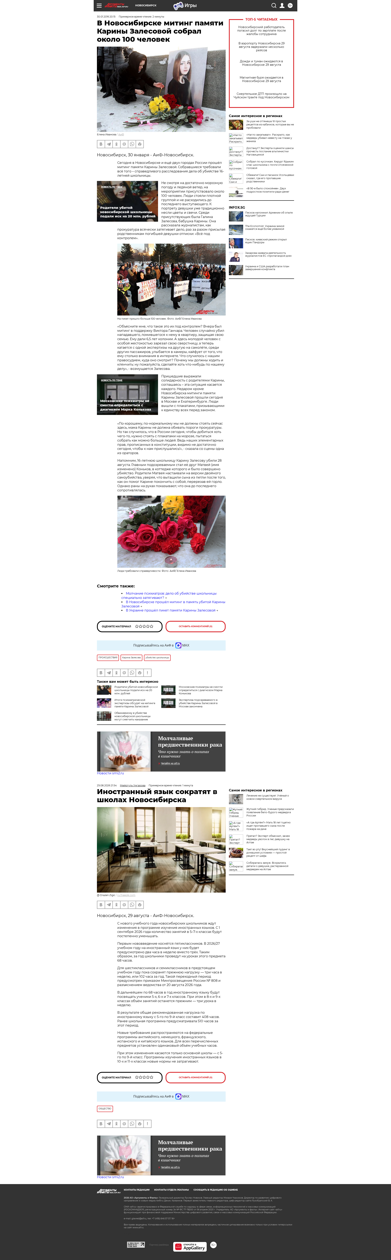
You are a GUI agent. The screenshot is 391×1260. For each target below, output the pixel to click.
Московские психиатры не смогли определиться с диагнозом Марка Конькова (201, 690)
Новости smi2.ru (110, 773)
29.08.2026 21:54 (107, 785)
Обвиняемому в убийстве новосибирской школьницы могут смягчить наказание (132, 716)
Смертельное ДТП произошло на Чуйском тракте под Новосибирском (261, 95)
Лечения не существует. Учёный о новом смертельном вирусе (267, 797)
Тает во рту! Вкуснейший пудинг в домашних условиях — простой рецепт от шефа (268, 852)
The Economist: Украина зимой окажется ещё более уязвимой (264, 227)
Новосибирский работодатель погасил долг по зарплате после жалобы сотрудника (261, 30)
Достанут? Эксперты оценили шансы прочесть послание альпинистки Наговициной (270, 151)
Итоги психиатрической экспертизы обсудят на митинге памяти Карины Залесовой (134, 703)
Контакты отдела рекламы (171, 1190)
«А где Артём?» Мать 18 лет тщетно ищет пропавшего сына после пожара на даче (268, 826)
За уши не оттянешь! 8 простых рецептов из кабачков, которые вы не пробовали (270, 124)
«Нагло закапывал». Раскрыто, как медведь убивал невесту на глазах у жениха (269, 138)
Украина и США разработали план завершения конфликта (267, 268)
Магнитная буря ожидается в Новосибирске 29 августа (261, 79)
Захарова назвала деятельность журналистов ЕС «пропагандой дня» (268, 254)
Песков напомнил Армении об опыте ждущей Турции (269, 214)
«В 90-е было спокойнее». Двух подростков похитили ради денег (267, 190)
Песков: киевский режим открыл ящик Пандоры (266, 241)
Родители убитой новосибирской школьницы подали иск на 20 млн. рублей (136, 690)
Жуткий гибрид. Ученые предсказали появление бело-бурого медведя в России (270, 812)
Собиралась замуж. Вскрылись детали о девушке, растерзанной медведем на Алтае (267, 866)
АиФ (121, 134)
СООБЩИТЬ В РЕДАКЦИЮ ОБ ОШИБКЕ (215, 1190)
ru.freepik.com (126, 895)
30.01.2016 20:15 (106, 16)
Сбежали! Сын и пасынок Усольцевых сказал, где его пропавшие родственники (270, 178)
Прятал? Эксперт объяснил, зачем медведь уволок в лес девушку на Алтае (268, 839)
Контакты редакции (136, 1190)
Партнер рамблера (159, 1245)
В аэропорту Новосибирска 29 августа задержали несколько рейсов (261, 47)
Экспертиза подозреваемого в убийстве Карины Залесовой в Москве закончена (198, 703)
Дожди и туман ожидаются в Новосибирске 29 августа (261, 63)
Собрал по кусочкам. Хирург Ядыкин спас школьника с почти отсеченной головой (270, 165)
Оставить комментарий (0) (195, 626)
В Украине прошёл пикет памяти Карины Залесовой (170, 610)
